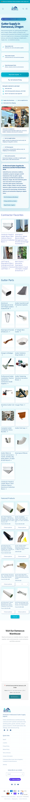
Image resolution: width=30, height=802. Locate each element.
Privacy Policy (6, 746)
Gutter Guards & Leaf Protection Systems (22, 304)
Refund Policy (6, 749)
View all (15, 616)
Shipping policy (15, 798)
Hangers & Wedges (7, 353)
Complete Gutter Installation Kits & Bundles (6, 430)
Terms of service (7, 798)
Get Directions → (15, 696)
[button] (3, 8)
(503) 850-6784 (8, 88)
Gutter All (6, 796)
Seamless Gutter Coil (7, 405)
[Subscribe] (22, 774)
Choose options (8, 527)
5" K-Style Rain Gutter (20, 331)
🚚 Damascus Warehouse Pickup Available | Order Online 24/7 (15, 1)
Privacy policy (26, 796)
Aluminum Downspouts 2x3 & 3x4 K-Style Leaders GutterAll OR (7, 305)
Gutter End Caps (20, 428)
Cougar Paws (19, 405)
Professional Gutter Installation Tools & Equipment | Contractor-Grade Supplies (7, 379)
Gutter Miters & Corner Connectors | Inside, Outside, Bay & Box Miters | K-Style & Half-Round (8, 456)
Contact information (23, 798)
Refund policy (19, 796)
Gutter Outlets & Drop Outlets (20, 354)
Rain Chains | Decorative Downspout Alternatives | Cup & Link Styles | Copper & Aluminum (21, 266)
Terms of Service (7, 752)
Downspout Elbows (21, 453)
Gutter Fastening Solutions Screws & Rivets (21, 378)
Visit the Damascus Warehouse (11, 197)
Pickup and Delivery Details (10, 201)
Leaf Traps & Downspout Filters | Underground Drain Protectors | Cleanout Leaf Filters (8, 265)
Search (4, 739)
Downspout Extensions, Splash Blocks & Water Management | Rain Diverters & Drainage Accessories (21, 239)
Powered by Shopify (12, 796)
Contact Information (8, 756)
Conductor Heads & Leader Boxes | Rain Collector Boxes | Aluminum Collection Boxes (8, 238)
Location (5, 742)
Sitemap (5, 764)
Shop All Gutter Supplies (9, 205)
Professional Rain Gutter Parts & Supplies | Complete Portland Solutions (13, 760)
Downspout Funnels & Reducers (7, 331)
